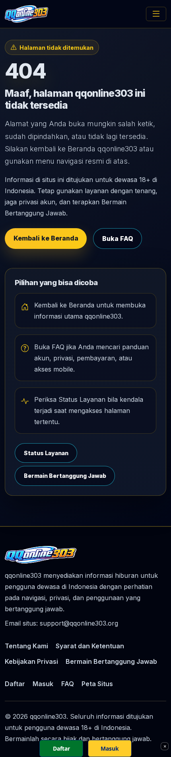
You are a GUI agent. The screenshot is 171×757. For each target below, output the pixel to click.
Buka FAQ (117, 239)
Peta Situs (97, 684)
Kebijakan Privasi (31, 661)
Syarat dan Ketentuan (90, 646)
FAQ (67, 684)
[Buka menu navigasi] (156, 14)
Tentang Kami (26, 646)
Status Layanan (46, 453)
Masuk (43, 684)
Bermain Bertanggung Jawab (65, 475)
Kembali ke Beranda (46, 238)
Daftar (15, 684)
